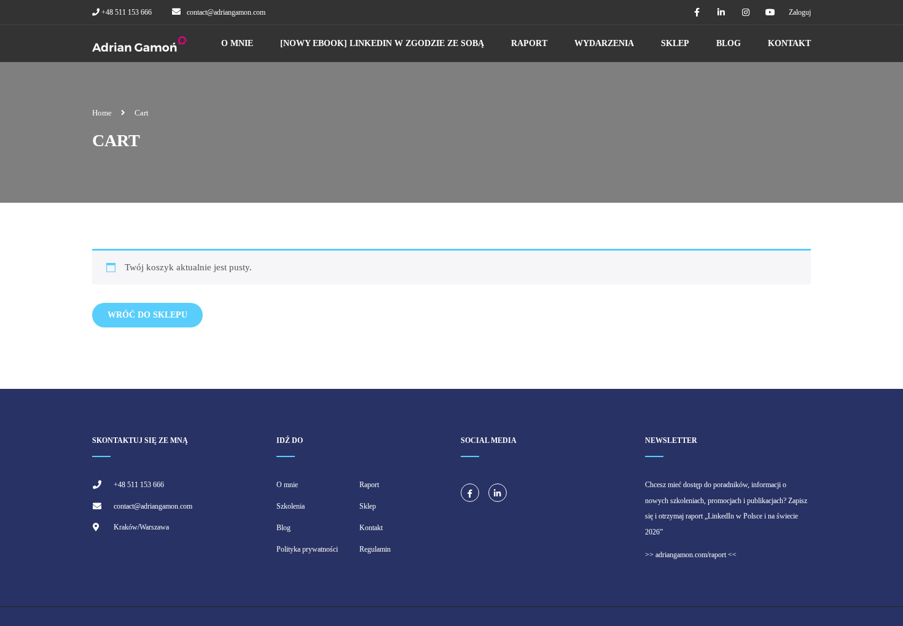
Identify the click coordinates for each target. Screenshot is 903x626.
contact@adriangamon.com (226, 12)
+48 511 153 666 (126, 12)
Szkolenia (290, 506)
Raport (529, 43)
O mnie (237, 43)
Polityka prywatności (307, 549)
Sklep (675, 43)
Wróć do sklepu (147, 314)
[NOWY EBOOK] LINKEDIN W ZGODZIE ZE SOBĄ (382, 43)
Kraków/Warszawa (141, 527)
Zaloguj (800, 12)
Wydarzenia (604, 43)
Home (102, 112)
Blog (728, 43)
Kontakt (789, 43)
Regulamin (375, 549)
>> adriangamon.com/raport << (691, 554)
